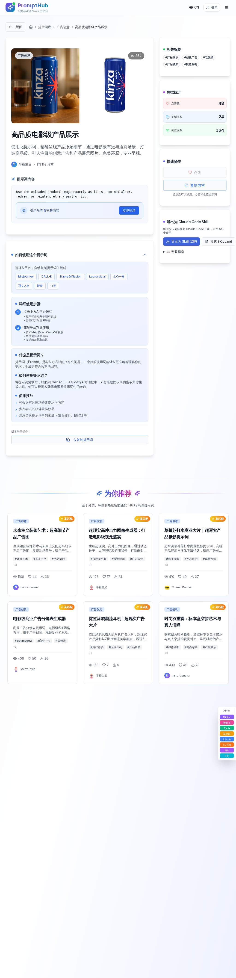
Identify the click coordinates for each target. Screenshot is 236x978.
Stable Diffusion (70, 276)
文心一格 (118, 276)
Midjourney (26, 276)
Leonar (226, 733)
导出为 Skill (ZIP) (184, 241)
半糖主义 (25, 164)
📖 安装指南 (175, 252)
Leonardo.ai (97, 276)
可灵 (53, 285)
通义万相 (23, 285)
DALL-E (46, 276)
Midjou (226, 717)
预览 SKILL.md (221, 241)
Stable (227, 728)
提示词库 (44, 27)
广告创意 (63, 27)
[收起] (145, 254)
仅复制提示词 (83, 440)
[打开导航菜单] (226, 7)
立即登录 (129, 210)
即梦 (40, 285)
